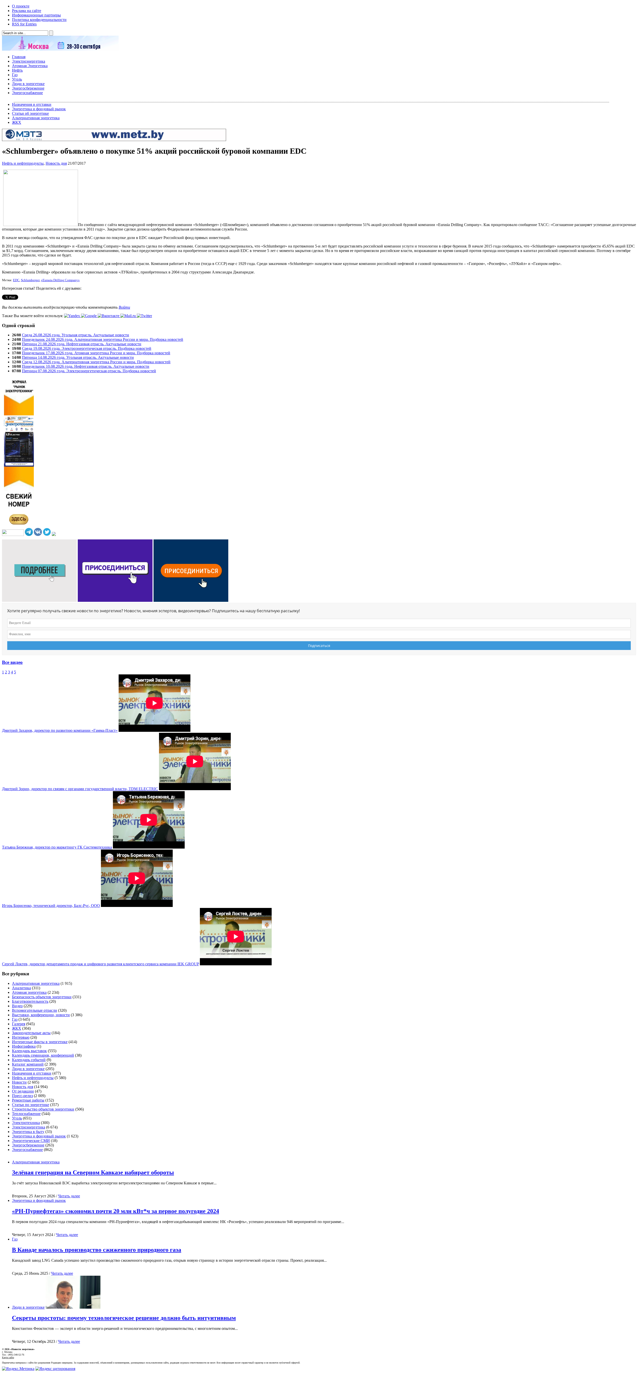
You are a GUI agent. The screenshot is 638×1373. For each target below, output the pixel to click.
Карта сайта (8, 1357)
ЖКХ (16, 122)
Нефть (17, 70)
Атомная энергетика (29, 992)
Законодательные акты (31, 1033)
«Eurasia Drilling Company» (60, 280)
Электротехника (26, 1123)
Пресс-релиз (22, 1096)
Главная (18, 57)
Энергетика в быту (28, 1131)
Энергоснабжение (27, 93)
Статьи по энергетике (30, 1105)
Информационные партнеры (36, 15)
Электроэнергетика (28, 61)
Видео (17, 1006)
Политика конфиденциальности (39, 19)
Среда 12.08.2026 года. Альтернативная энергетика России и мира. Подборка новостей (96, 362)
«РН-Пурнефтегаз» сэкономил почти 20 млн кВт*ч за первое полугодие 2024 (115, 1211)
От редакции (23, 1091)
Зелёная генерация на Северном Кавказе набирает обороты (93, 1172)
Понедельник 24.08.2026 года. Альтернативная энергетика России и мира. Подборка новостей (102, 339)
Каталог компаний (28, 1064)
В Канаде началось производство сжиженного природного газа (96, 1250)
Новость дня (56, 163)
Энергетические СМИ (31, 1140)
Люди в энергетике (28, 84)
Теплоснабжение (26, 1114)
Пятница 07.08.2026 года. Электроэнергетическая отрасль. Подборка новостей (89, 371)
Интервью (20, 1037)
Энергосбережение (28, 88)
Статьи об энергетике (30, 113)
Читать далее (69, 1196)
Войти (124, 307)
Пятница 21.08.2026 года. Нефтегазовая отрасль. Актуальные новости (81, 344)
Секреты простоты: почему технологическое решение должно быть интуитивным (124, 1318)
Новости (19, 1082)
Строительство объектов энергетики (43, 1109)
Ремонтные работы (28, 1100)
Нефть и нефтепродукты (23, 163)
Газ (14, 75)
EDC (16, 280)
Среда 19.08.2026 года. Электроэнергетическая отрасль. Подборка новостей (86, 348)
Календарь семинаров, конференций (43, 1055)
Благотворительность (30, 1001)
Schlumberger (30, 280)
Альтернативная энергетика (36, 118)
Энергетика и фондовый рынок (39, 109)
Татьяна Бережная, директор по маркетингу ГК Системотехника (57, 847)
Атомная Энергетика (30, 66)
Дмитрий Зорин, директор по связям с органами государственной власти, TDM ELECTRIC (80, 789)
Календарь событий (29, 1060)
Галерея (18, 1024)
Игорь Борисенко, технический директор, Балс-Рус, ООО (51, 905)
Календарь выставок (29, 1051)
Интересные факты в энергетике (40, 1042)
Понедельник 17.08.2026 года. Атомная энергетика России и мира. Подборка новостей (96, 353)
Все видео (12, 662)
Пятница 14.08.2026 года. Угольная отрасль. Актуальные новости (78, 357)
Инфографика (24, 1046)
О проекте (20, 6)
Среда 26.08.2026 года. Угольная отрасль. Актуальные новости (75, 335)
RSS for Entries (24, 24)
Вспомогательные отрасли (34, 1010)
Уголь (17, 79)
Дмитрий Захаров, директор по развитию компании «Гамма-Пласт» (60, 730)
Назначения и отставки (31, 104)
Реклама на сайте (26, 10)
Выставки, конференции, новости (41, 1015)
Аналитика (21, 988)
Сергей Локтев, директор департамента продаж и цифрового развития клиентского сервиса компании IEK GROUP (100, 964)
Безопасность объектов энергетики (42, 997)
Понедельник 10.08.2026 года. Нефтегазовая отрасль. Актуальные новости (85, 366)
